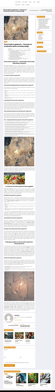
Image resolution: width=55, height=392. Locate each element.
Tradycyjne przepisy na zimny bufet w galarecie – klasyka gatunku (18, 58)
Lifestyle (38, 1)
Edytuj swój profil (29, 317)
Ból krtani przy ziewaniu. (41, 24)
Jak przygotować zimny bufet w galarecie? (15, 52)
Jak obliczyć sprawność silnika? (43, 20)
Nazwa (5, 357)
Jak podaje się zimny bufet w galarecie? (15, 56)
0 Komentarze (22, 41)
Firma (34, 1)
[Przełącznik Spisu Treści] (29, 49)
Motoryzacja (17, 4)
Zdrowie (23, 4)
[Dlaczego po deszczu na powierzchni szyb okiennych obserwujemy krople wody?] (8, 335)
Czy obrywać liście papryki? (31, 385)
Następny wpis (22, 324)
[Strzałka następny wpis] (34, 325)
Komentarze (6, 349)
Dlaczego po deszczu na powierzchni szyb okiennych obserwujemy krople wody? (8, 341)
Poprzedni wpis (16, 324)
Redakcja (28, 4)
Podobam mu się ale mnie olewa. (43, 21)
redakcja (10, 41)
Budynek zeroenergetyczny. (19, 385)
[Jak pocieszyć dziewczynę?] (29, 335)
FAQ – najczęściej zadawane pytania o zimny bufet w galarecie (17, 54)
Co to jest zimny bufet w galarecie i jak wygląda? (16, 55)
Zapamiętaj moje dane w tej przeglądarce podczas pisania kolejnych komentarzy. (17, 362)
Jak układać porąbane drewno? (18, 341)
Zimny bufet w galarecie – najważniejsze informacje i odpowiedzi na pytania (19, 50)
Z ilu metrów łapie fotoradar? (42, 22)
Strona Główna (18, 1)
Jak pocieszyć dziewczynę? (28, 341)
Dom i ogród (24, 1)
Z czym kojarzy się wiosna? (13, 325)
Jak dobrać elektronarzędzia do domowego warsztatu (8, 382)
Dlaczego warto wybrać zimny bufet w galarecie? (16, 57)
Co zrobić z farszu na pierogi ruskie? (43, 27)
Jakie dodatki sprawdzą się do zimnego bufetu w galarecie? (17, 53)
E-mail (20, 357)
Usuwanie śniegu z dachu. (43, 385)
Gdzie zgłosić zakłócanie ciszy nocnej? (44, 26)
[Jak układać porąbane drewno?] (19, 335)
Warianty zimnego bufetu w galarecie (14, 59)
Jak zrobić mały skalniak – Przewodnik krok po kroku (25, 326)
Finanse (30, 1)
